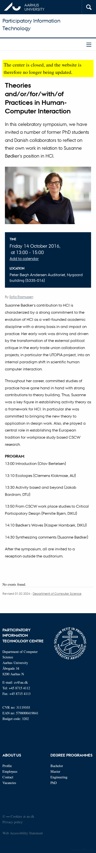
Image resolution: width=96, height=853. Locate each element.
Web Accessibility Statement (22, 833)
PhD (53, 782)
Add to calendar (24, 258)
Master (55, 771)
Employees (9, 771)
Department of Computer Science (57, 593)
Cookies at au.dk (22, 816)
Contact (7, 777)
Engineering (58, 777)
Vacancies (9, 782)
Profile (7, 765)
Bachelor (56, 765)
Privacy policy (12, 822)
